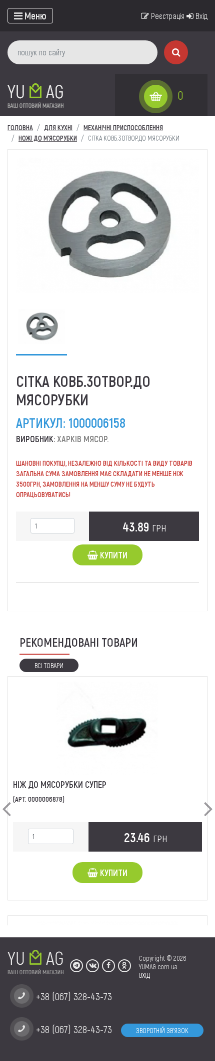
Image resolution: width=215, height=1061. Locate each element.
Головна (20, 127)
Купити (113, 554)
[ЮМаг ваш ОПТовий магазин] (36, 95)
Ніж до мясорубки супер (59, 784)
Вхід (201, 15)
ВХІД (144, 975)
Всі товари (49, 665)
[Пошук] (176, 52)
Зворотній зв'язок (162, 1030)
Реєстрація (166, 15)
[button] (7, 800)
